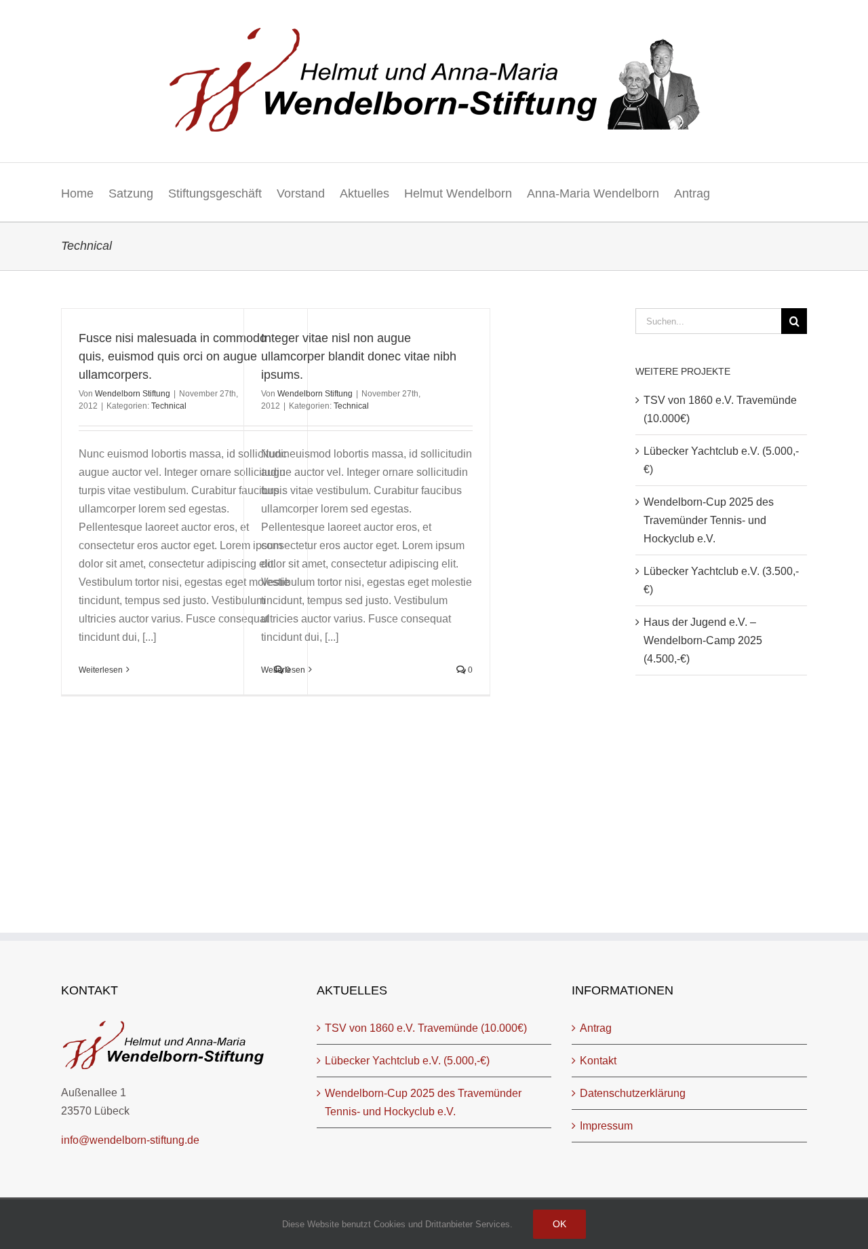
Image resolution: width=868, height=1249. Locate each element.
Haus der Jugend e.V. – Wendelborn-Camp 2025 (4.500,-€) (703, 640)
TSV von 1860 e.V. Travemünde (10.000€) (426, 1028)
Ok (559, 1223)
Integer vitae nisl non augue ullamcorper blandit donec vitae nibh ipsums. (358, 356)
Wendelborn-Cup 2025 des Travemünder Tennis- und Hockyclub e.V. (709, 520)
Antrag (596, 1028)
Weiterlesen (101, 670)
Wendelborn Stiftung (132, 393)
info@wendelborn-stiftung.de (130, 1140)
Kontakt (598, 1060)
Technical (168, 406)
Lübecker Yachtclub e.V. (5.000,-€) (407, 1060)
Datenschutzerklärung (633, 1093)
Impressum (606, 1126)
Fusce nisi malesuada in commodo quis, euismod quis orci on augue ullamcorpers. (173, 356)
